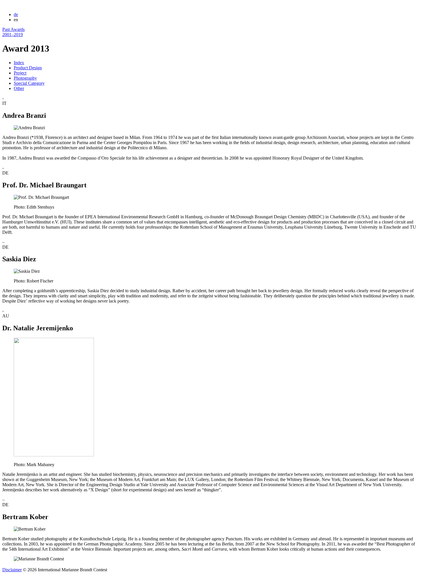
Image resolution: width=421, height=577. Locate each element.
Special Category (29, 83)
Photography (25, 78)
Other (19, 88)
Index (19, 62)
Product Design (28, 67)
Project (20, 72)
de (16, 14)
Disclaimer (12, 569)
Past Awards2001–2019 (13, 32)
